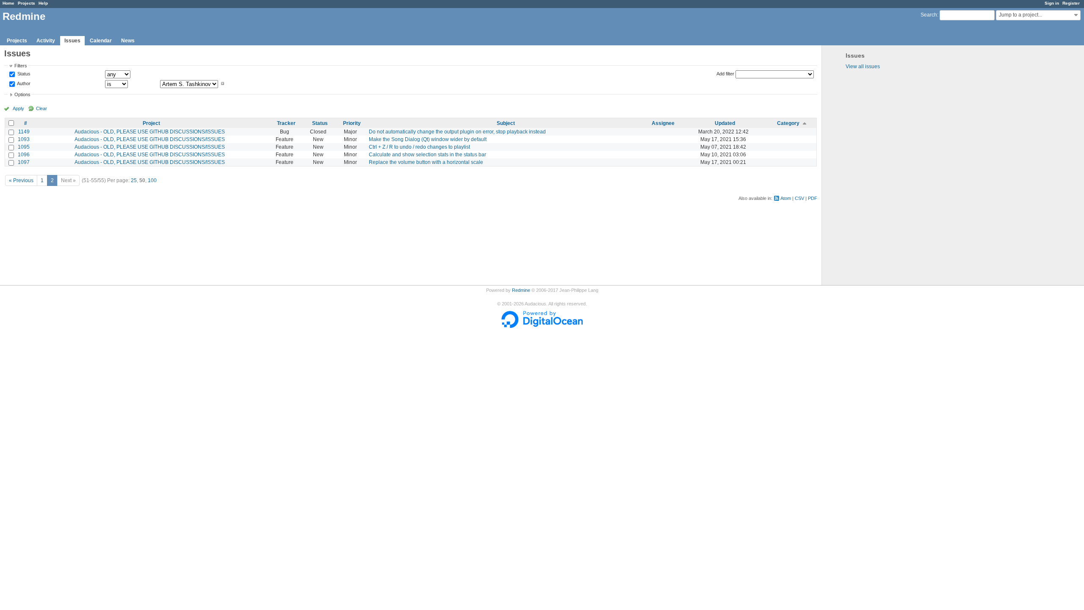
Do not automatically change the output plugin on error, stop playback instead (457, 132)
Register (1071, 3)
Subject (506, 123)
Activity (45, 41)
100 (152, 180)
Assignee (663, 123)
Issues (72, 41)
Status (23, 74)
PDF (812, 198)
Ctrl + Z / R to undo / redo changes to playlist (419, 147)
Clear (41, 108)
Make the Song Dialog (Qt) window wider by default (428, 139)
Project (151, 123)
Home (8, 3)
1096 (24, 155)
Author (23, 83)
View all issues (863, 66)
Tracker (286, 123)
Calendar (101, 41)
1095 (24, 147)
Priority (352, 123)
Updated (725, 123)
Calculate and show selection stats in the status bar (427, 155)
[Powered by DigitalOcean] (542, 326)
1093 (24, 139)
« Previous (21, 180)
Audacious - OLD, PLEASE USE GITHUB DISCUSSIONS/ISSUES (150, 132)
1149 (24, 132)
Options (22, 94)
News (128, 41)
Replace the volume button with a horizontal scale (426, 162)
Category (788, 123)
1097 (24, 162)
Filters (20, 65)
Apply (18, 108)
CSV (799, 198)
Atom (785, 198)
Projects (26, 3)
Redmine (521, 290)
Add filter (725, 73)
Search (929, 15)
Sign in (1052, 3)
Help (43, 3)
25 (134, 180)
